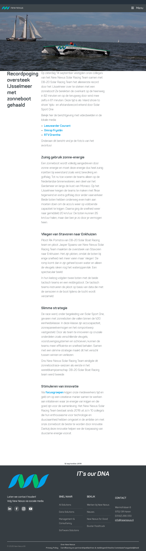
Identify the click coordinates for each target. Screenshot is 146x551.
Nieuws (90, 512)
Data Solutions (66, 512)
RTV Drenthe (52, 135)
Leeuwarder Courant (57, 126)
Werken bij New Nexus (98, 505)
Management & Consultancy (67, 521)
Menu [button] (139, 8)
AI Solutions (65, 505)
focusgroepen (54, 392)
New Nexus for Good (97, 519)
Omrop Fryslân (53, 130)
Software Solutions (69, 530)
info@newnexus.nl (124, 520)
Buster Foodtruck (96, 526)
